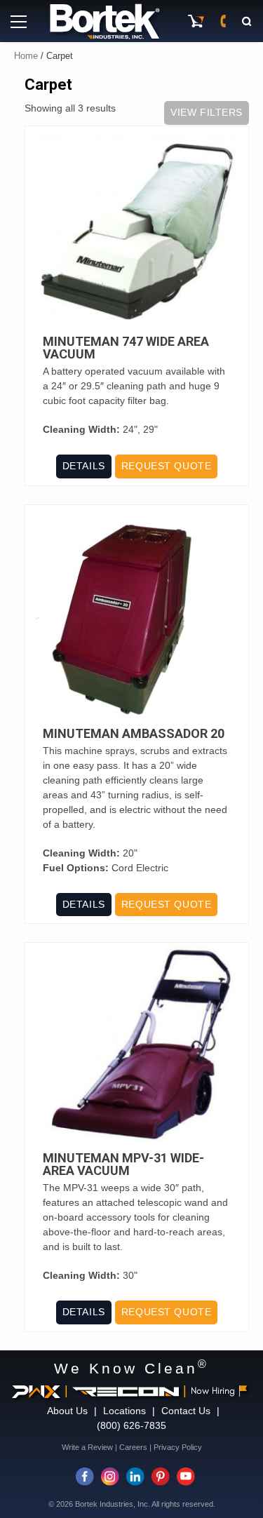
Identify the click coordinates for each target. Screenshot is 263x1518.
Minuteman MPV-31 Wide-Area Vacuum (123, 1164)
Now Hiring (213, 1391)
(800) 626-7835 (131, 1425)
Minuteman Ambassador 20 (133, 733)
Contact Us (185, 1410)
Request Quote (166, 465)
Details (83, 465)
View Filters (206, 112)
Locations (124, 1410)
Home (26, 56)
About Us (67, 1410)
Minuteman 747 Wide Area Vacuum (126, 348)
